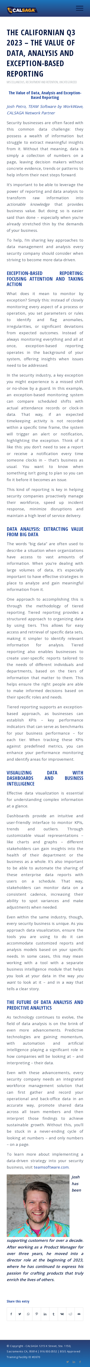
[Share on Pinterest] (36, 1314)
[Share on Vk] (62, 1314)
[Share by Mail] (79, 1314)
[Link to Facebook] (80, 1362)
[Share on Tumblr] (53, 1314)
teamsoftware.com (51, 1167)
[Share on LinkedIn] (45, 1314)
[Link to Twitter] (67, 1362)
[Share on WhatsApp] (28, 1314)
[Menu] (77, 8)
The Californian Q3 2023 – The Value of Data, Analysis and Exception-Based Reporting (41, 53)
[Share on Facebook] (11, 1314)
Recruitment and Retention (42, 82)
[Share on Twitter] (20, 1314)
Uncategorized (68, 82)
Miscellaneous (15, 82)
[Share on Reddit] (70, 1314)
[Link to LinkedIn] (74, 1362)
